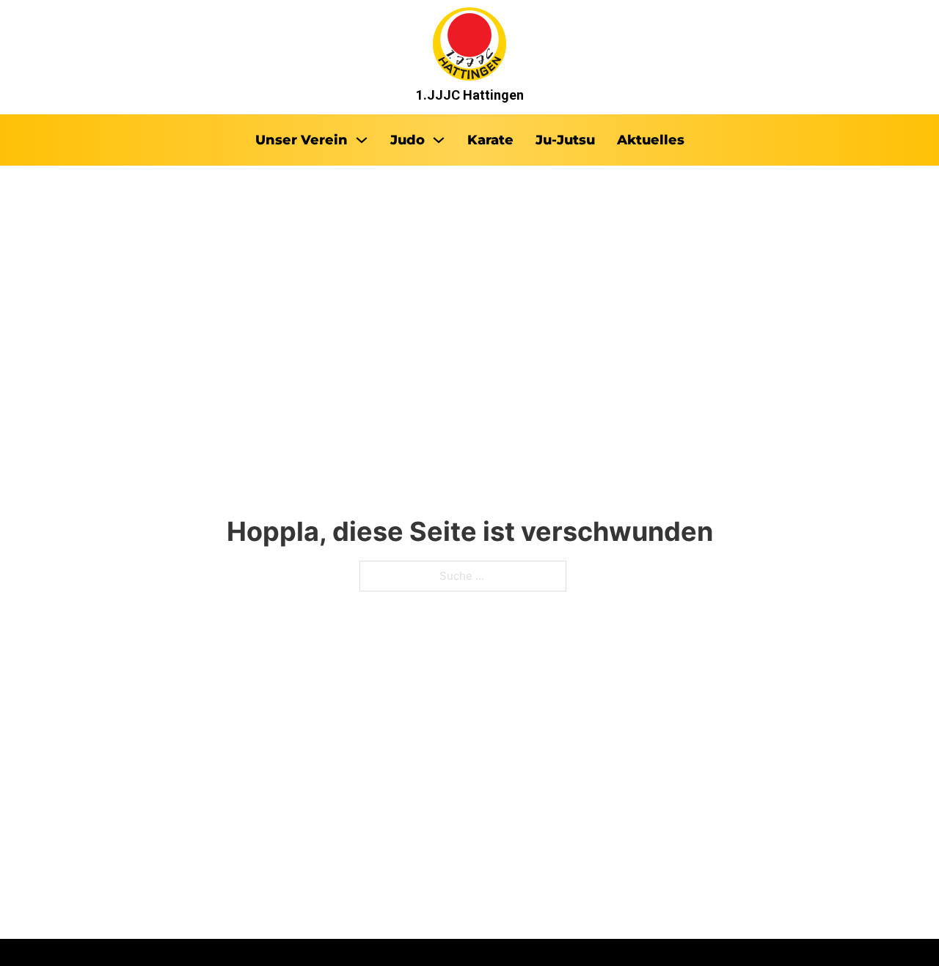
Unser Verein (301, 140)
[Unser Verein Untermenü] (361, 140)
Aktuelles (650, 140)
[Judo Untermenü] (438, 140)
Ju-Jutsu (565, 140)
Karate (490, 140)
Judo (407, 140)
